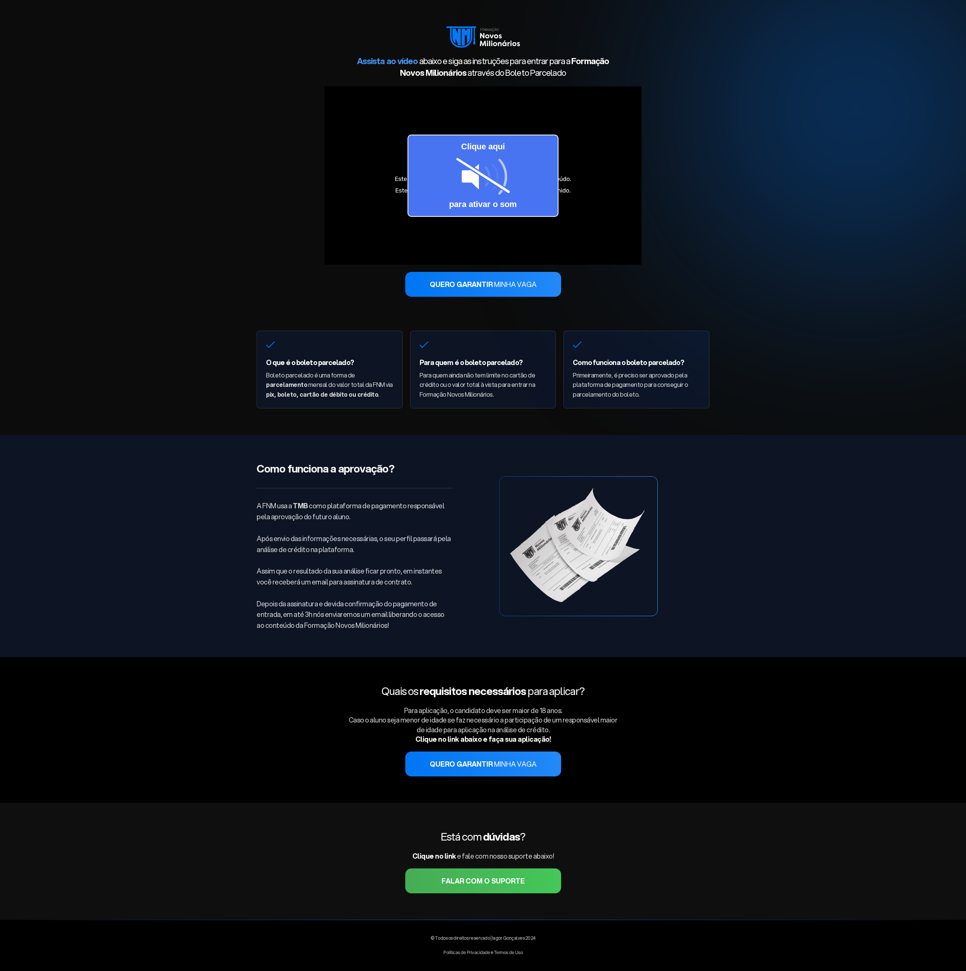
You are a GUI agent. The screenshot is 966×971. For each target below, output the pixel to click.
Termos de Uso (508, 952)
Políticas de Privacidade (466, 952)
